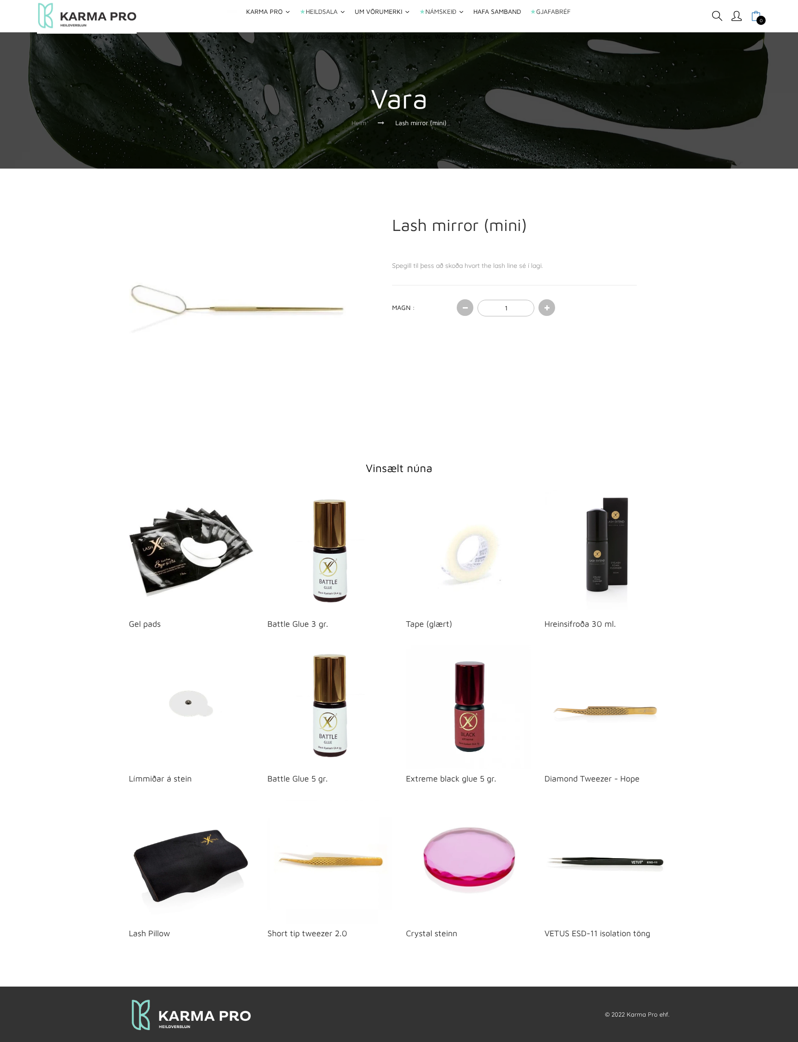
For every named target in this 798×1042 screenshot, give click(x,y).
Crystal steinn (431, 933)
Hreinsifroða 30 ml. (580, 624)
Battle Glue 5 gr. (297, 778)
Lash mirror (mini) (421, 123)
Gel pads (145, 624)
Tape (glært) (429, 624)
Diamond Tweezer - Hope (592, 778)
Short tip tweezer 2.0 (307, 933)
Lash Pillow (149, 933)
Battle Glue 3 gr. (297, 624)
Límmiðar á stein (160, 778)
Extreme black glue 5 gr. (451, 778)
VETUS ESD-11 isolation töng (597, 933)
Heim (358, 123)
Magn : (403, 307)
